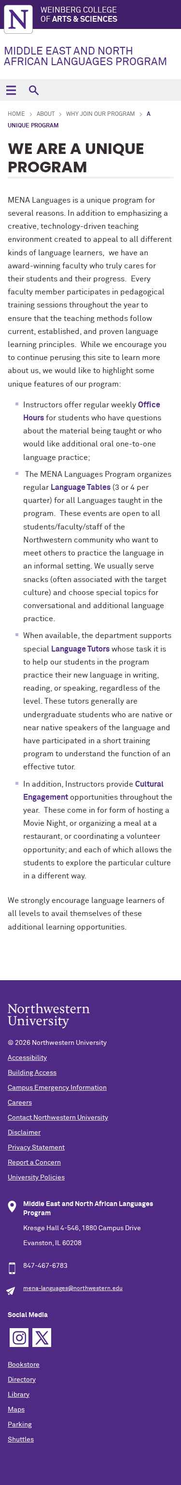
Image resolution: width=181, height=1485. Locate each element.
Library (18, 1394)
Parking (20, 1424)
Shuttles (21, 1439)
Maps (16, 1409)
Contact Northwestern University (58, 1117)
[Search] (33, 90)
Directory (22, 1379)
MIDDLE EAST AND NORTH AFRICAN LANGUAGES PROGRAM (85, 57)
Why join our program (100, 114)
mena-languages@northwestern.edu (73, 1288)
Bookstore (24, 1364)
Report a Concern (34, 1162)
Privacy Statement (36, 1147)
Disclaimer (24, 1132)
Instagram (19, 1337)
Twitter (41, 1337)
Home (16, 114)
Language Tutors (80, 649)
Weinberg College (79, 14)
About (46, 114)
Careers (20, 1102)
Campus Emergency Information (57, 1087)
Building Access (32, 1072)
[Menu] (11, 90)
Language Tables (81, 487)
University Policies (36, 1177)
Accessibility (27, 1058)
